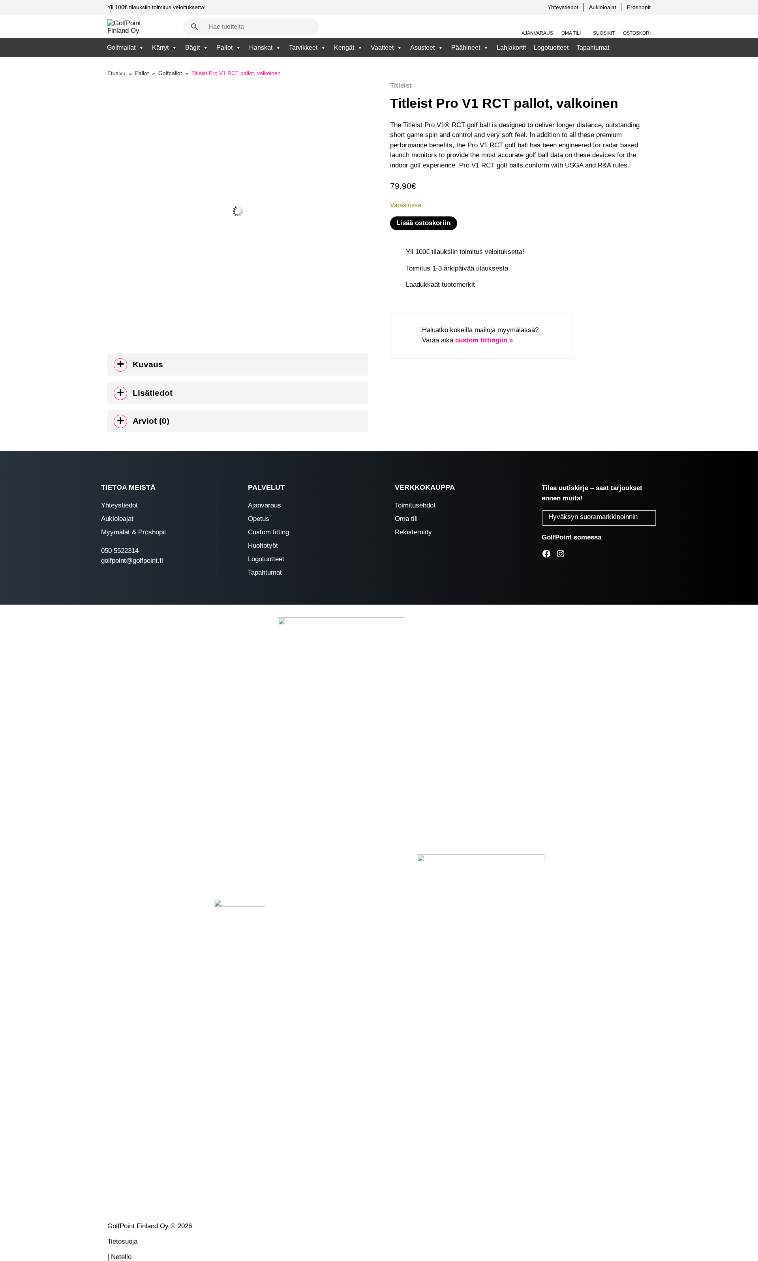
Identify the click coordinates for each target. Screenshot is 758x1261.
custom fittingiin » (484, 340)
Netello (121, 1257)
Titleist (401, 85)
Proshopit (639, 7)
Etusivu (116, 73)
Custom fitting (268, 532)
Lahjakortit (511, 47)
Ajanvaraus (537, 33)
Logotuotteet (551, 47)
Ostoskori (637, 33)
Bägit (192, 47)
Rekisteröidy (413, 532)
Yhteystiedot (563, 7)
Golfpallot (170, 73)
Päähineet (465, 47)
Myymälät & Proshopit (133, 532)
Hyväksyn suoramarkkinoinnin (593, 517)
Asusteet (422, 47)
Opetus (258, 518)
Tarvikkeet (303, 47)
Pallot (224, 47)
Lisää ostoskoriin (423, 223)
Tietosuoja (122, 1241)
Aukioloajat (602, 7)
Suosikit (604, 33)
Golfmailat (121, 47)
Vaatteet (382, 47)
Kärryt (160, 47)
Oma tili (571, 33)
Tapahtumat (592, 47)
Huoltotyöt (263, 545)
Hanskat (260, 47)
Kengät (344, 47)
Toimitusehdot (415, 505)
